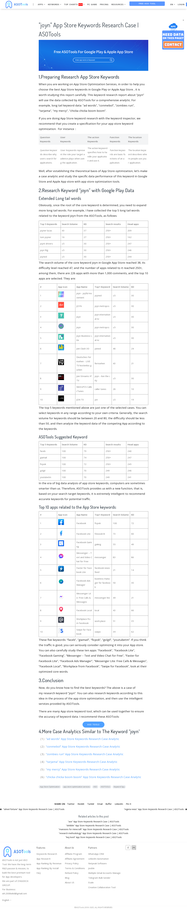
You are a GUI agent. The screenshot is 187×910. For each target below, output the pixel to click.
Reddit (81, 803)
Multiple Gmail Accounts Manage (104, 872)
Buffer (108, 803)
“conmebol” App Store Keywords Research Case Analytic (83, 746)
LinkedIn (119, 803)
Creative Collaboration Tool (102, 887)
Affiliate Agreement (74, 858)
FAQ (39, 872)
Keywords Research (47, 853)
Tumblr (90, 803)
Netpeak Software (97, 863)
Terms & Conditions (75, 868)
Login (181, 4)
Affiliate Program (73, 853)
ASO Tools (93, 724)
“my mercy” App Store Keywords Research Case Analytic (83, 769)
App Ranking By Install (48, 868)
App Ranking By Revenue (49, 863)
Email (100, 803)
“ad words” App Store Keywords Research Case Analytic (83, 739)
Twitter (71, 803)
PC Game (92, 4)
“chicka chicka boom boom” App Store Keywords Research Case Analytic (94, 777)
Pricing (104, 4)
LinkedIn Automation (98, 858)
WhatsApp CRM (96, 853)
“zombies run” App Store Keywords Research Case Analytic (85, 754)
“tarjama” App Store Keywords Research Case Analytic (82, 762)
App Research (44, 858)
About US (69, 882)
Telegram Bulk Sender (99, 877)
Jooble (91, 868)
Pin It (128, 803)
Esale (91, 882)
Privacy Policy (72, 863)
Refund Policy (71, 872)
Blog (67, 877)
